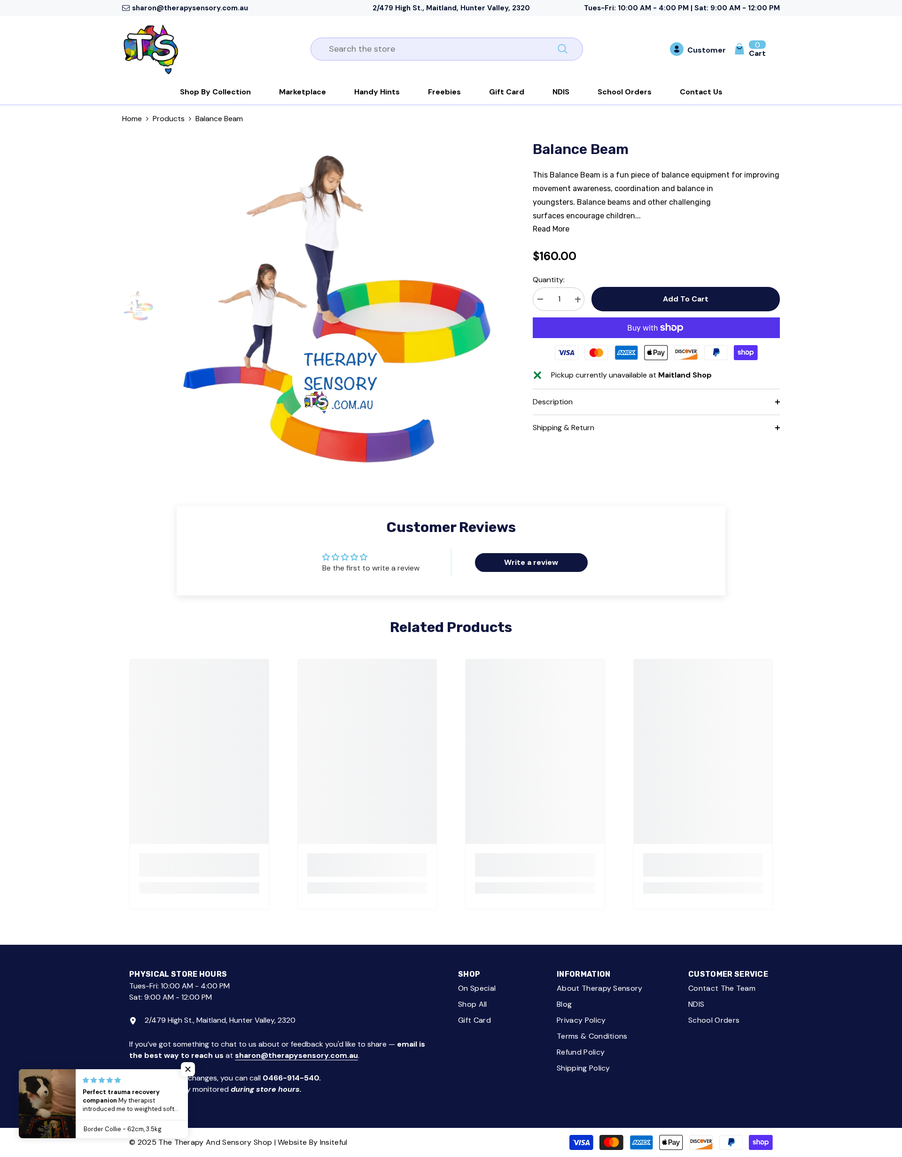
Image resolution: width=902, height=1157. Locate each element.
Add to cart (685, 299)
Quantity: (549, 280)
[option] (337, 306)
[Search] (447, 49)
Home (132, 118)
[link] (199, 865)
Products (169, 118)
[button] (188, 1069)
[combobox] (436, 49)
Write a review (531, 562)
